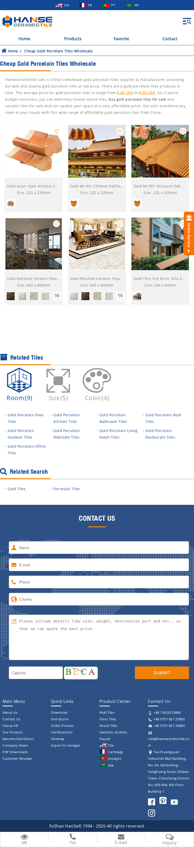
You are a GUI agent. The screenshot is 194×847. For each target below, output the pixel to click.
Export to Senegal (65, 745)
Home (24, 38)
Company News (15, 745)
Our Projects (13, 732)
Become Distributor (18, 738)
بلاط (111, 765)
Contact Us (11, 719)
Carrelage (115, 752)
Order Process (62, 725)
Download (59, 712)
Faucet (105, 738)
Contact (169, 38)
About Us (10, 712)
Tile (110, 745)
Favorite (121, 38)
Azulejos (114, 758)
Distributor (60, 719)
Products (73, 38)
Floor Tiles (108, 719)
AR (136, 5)
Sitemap (57, 738)
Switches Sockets (113, 732)
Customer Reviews (17, 758)
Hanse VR (10, 725)
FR (90, 5)
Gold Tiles (17, 488)
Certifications (61, 732)
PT (113, 5)
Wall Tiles (107, 712)
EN (67, 5)
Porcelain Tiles (67, 488)
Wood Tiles (108, 725)
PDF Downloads (15, 752)
